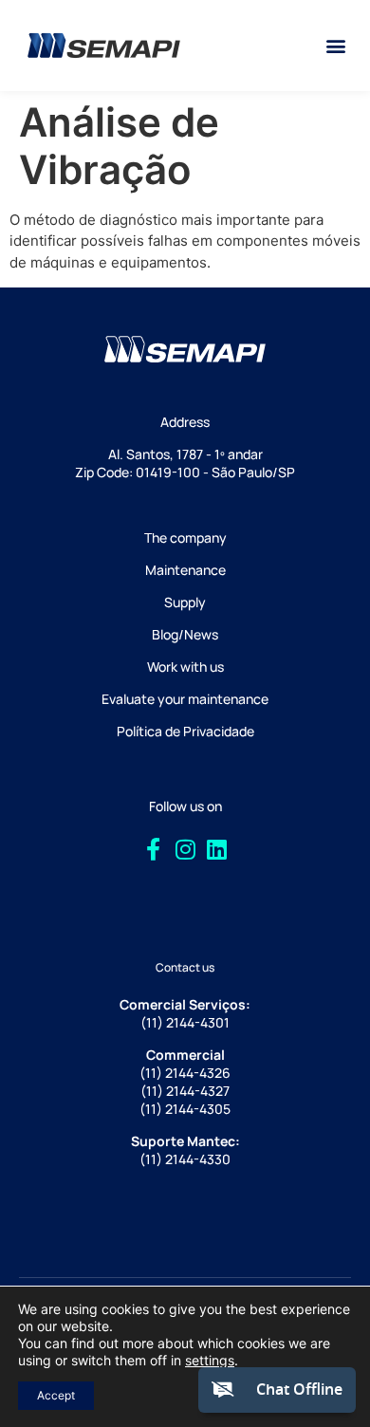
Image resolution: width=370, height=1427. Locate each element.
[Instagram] (185, 850)
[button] (335, 46)
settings (209, 1360)
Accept (56, 1395)
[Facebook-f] (154, 850)
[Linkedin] (217, 850)
